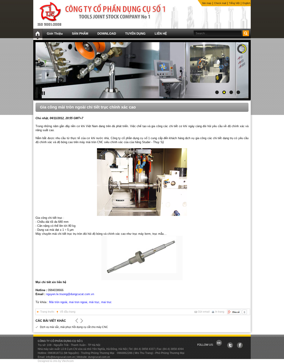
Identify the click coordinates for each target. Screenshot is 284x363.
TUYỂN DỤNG (135, 33)
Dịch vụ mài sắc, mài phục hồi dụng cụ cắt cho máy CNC (74, 327)
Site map (206, 3)
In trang (219, 311)
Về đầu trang (67, 311)
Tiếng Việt (234, 3)
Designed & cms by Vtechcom (56, 361)
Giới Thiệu (55, 33)
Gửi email (204, 311)
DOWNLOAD (106, 33)
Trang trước (47, 311)
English (246, 3)
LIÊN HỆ (161, 33)
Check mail (220, 3)
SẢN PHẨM (80, 33)
